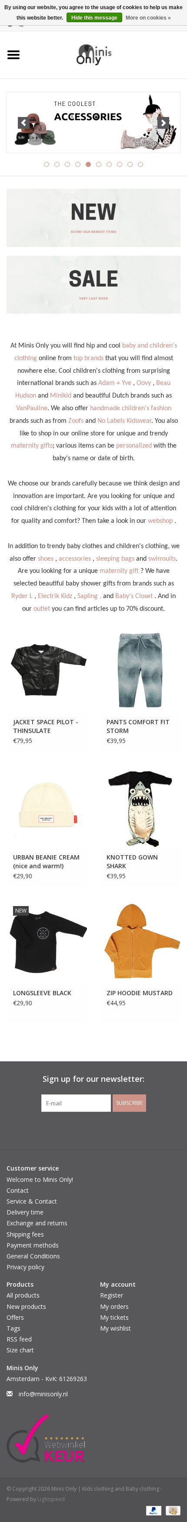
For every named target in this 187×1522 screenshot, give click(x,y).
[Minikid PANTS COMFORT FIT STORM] (140, 671)
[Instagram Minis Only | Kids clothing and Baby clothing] (101, 1130)
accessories (75, 558)
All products (23, 1295)
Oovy (144, 383)
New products (26, 1306)
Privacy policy (25, 1267)
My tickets (114, 1317)
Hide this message (94, 18)
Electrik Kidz (55, 596)
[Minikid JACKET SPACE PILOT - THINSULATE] (47, 671)
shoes (45, 558)
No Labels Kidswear (124, 421)
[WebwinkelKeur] (93, 1438)
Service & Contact (32, 1201)
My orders (114, 1306)
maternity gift (119, 571)
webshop (160, 521)
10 (140, 164)
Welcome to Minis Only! (40, 1179)
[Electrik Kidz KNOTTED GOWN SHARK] (140, 806)
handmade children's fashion (130, 408)
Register (111, 1295)
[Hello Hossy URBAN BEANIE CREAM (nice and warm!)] (47, 806)
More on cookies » (148, 18)
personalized (134, 445)
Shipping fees (25, 1234)
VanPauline (31, 408)
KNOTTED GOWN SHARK (132, 861)
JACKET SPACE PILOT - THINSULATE (45, 726)
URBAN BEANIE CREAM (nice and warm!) (46, 861)
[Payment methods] (153, 1510)
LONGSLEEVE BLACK (42, 993)
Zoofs (75, 421)
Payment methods (33, 1245)
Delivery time (25, 1212)
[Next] (163, 123)
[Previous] (24, 123)
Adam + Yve (114, 383)
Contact (18, 1190)
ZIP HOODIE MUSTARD (140, 993)
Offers (15, 1317)
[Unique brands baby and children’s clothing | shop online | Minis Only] (107, 54)
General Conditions (33, 1256)
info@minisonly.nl (43, 1394)
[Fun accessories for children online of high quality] (93, 122)
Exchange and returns (37, 1223)
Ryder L (22, 596)
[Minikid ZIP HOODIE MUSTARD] (140, 942)
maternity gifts (32, 445)
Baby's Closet (134, 596)
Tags (13, 1328)
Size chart (20, 1350)
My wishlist (115, 1328)
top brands (88, 358)
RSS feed (19, 1339)
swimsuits (162, 558)
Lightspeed (51, 1499)
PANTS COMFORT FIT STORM (138, 726)
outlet (41, 608)
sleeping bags (115, 558)
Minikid (60, 395)
